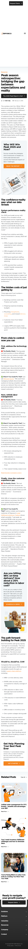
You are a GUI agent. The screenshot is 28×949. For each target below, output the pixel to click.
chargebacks (15, 312)
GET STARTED (13, 763)
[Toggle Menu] (25, 33)
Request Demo (15, 3)
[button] (14, 912)
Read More (4, 811)
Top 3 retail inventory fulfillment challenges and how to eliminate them (12, 841)
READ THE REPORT (13, 166)
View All (23, 777)
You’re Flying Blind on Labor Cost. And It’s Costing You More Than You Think (13, 876)
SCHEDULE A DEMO (13, 604)
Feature (17, 515)
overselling (7, 314)
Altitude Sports (9, 379)
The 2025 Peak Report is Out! (13, 96)
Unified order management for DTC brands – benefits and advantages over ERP (14, 806)
